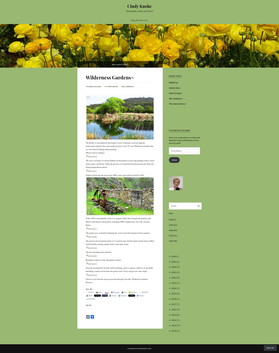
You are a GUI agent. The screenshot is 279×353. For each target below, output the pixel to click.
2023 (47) (173, 236)
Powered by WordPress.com (139, 348)
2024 (174, 267)
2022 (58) (173, 241)
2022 (174, 278)
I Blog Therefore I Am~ (139, 20)
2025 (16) (173, 225)
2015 (174, 315)
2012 (174, 331)
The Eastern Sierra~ (177, 104)
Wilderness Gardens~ (110, 77)
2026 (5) (172, 220)
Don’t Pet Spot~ (175, 93)
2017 (174, 304)
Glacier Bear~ (175, 88)
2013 (174, 325)
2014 (174, 320)
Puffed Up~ (174, 82)
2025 (174, 262)
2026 (174, 256)
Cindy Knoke (139, 6)
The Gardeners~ (176, 98)
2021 (174, 283)
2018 (174, 299)
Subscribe (270, 348)
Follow (174, 160)
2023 (174, 272)
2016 (174, 309)
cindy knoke (112, 86)
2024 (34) (173, 230)
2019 (174, 293)
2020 (174, 288)
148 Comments (128, 86)
